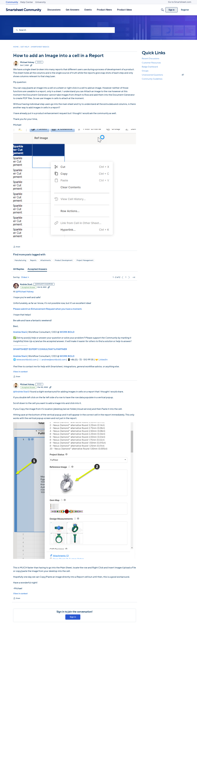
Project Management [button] (85, 260)
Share (16, 247)
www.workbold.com (26, 359)
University (40, 2)
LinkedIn (103, 359)
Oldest (24, 277)
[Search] (162, 9)
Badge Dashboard (150, 66)
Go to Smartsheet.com (179, 2)
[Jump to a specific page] (133, 277)
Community (12, 2)
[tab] (18, 269)
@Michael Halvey (25, 291)
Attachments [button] (45, 260)
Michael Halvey (27, 62)
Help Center (26, 2)
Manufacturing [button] (20, 260)
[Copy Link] (31, 65)
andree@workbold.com (54, 359)
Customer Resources (151, 62)
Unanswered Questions (163, 74)
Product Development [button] (64, 260)
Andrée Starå (26, 284)
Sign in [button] (73, 617)
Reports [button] (33, 260)
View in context (20, 371)
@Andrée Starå (21, 391)
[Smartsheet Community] (23, 10)
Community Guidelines (152, 79)
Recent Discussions (150, 58)
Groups (145, 70)
